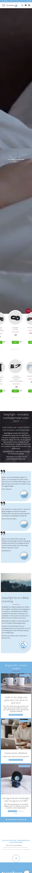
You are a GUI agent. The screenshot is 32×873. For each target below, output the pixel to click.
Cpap (16, 813)
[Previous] (2, 349)
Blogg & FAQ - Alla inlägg (16, 819)
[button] (3, 5)
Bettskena (21, 811)
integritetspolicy (26, 849)
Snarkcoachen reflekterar (15, 714)
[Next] (29, 349)
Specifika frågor (12, 811)
